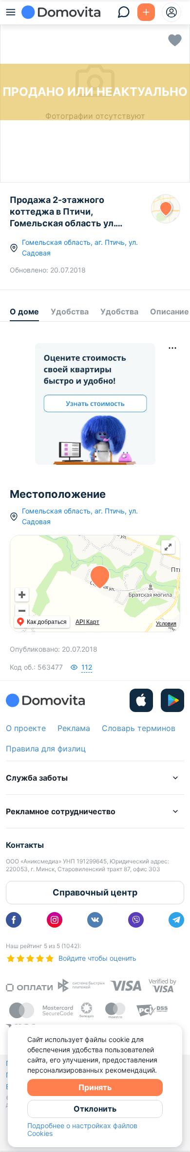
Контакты (25, 845)
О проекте (26, 728)
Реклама (73, 728)
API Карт (87, 622)
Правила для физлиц (46, 748)
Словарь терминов (138, 728)
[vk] (95, 920)
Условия (166, 623)
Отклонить (95, 1109)
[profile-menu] (171, 12)
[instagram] (54, 920)
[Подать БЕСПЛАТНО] (146, 12)
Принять (95, 1087)
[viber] (136, 920)
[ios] (141, 700)
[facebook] (13, 920)
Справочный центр (95, 892)
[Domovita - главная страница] (60, 12)
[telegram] (176, 920)
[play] (172, 700)
